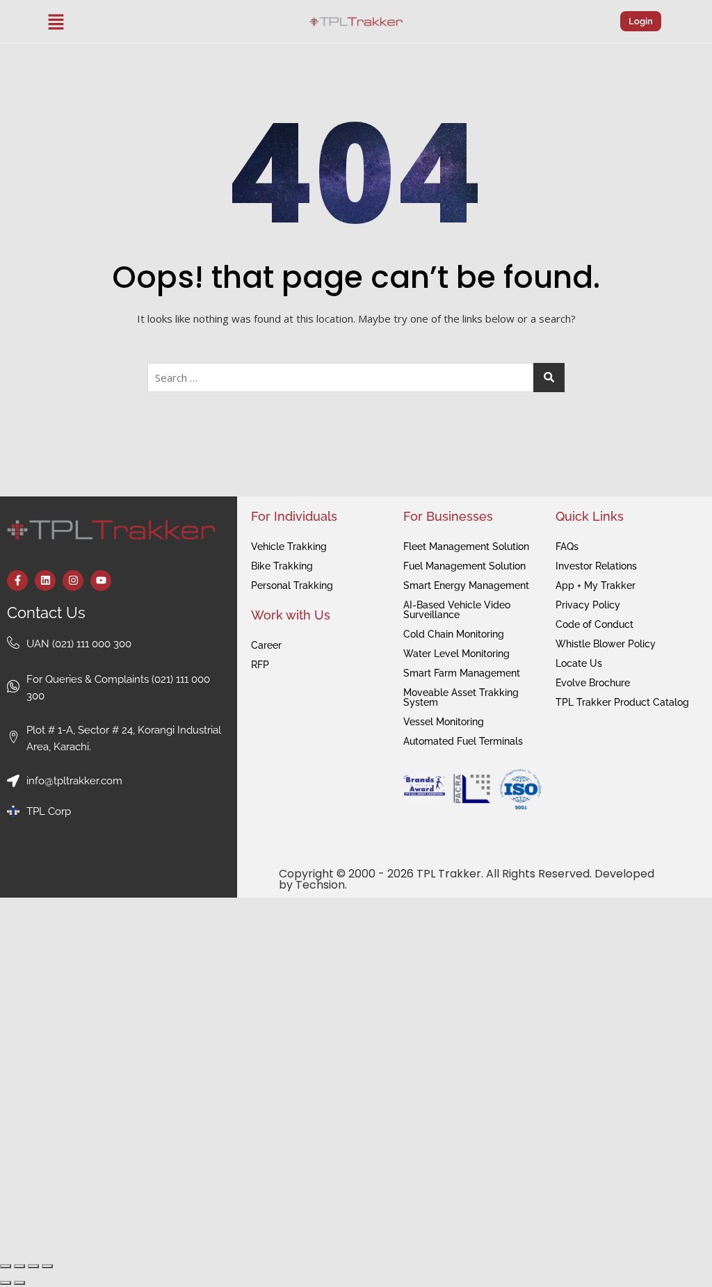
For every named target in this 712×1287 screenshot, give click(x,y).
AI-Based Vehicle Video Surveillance (456, 609)
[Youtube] (100, 580)
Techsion (320, 885)
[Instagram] (73, 580)
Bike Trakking (282, 566)
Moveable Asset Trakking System (461, 697)
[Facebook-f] (17, 580)
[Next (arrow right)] (19, 1283)
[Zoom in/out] (5, 1266)
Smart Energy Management (466, 585)
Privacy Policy (588, 604)
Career (266, 645)
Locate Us (579, 663)
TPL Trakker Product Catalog (622, 702)
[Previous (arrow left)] (5, 1283)
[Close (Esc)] (47, 1266)
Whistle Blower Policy (606, 643)
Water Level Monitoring (456, 653)
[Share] (33, 1266)
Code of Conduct (594, 624)
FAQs (567, 546)
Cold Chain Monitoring (453, 634)
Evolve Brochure (593, 682)
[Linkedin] (45, 580)
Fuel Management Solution (464, 566)
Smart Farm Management (461, 673)
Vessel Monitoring (443, 721)
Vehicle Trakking (289, 546)
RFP (260, 664)
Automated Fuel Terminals (463, 741)
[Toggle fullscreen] (19, 1266)
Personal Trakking (292, 585)
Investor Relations (596, 566)
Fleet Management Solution (466, 546)
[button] (56, 21)
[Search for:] (356, 377)
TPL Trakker (448, 874)
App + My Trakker (596, 585)
